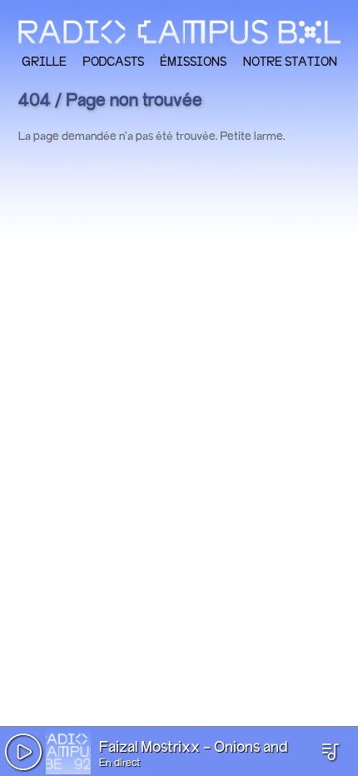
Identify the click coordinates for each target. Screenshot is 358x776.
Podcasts (113, 61)
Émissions (193, 61)
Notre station (290, 61)
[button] (23, 751)
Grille (44, 61)
